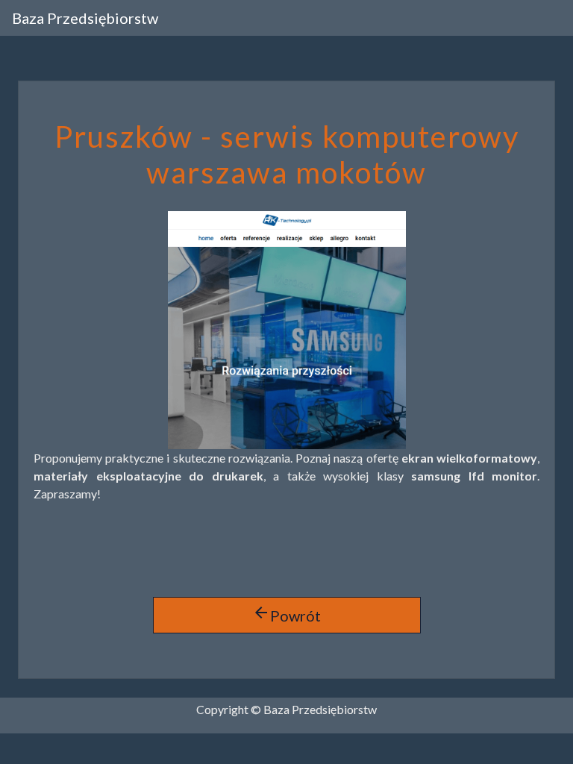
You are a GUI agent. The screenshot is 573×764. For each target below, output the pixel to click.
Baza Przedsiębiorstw (85, 18)
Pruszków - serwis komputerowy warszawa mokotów (286, 154)
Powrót (286, 614)
